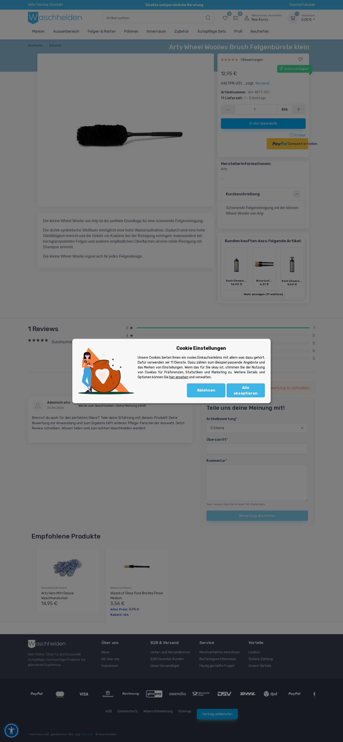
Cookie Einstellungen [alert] (201, 348)
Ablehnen (206, 390)
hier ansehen (178, 377)
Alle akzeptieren (246, 390)
